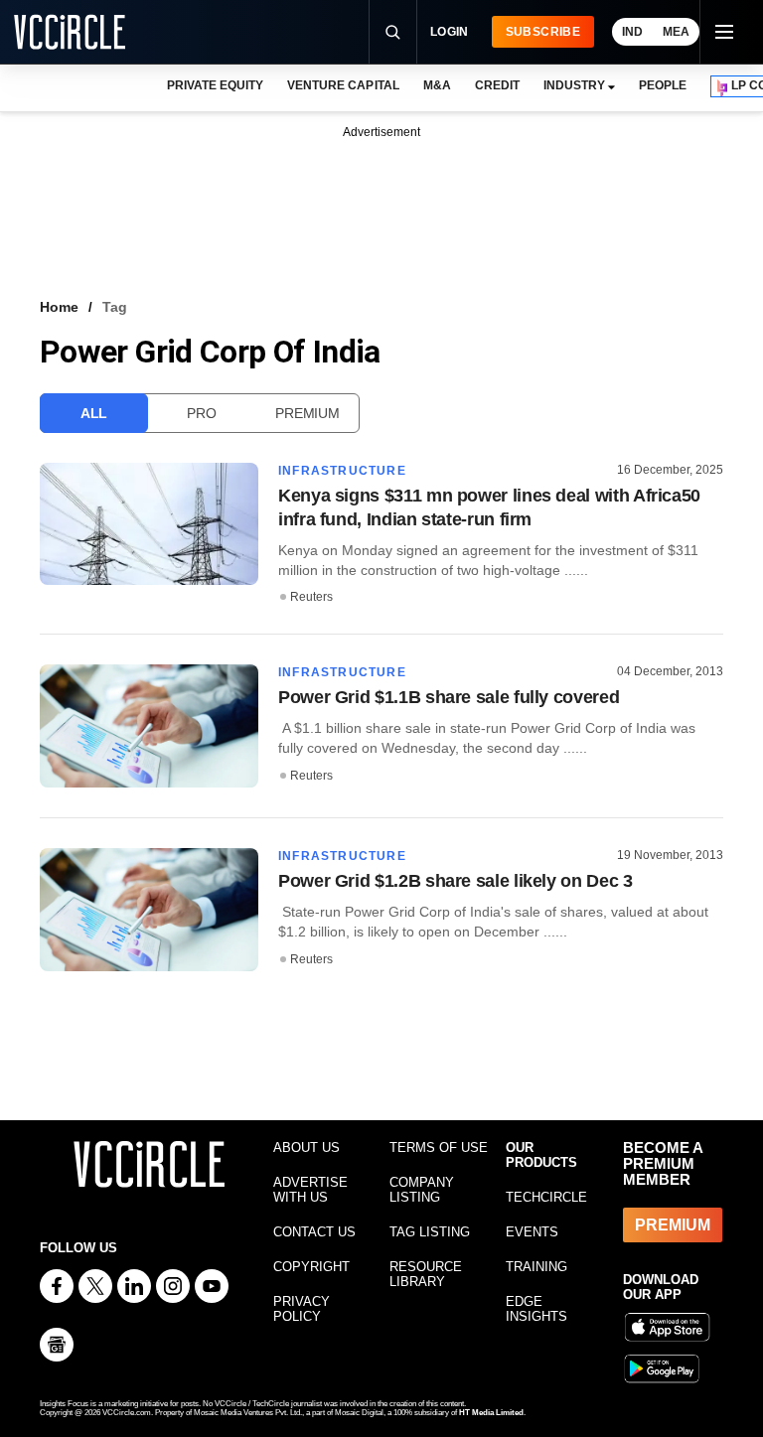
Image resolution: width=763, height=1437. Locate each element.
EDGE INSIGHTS (536, 1309)
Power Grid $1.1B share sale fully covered (448, 697)
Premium (307, 413)
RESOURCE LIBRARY (425, 1274)
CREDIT (497, 85)
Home (59, 307)
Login (449, 32)
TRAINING (536, 1266)
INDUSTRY (574, 85)
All (93, 413)
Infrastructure (342, 471)
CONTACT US (314, 1231)
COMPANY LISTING (421, 1190)
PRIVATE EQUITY (215, 85)
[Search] (392, 32)
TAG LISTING (429, 1231)
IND (632, 32)
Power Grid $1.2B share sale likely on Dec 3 (455, 881)
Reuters (311, 597)
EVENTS (532, 1231)
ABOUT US (306, 1147)
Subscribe (543, 32)
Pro (201, 413)
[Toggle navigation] (723, 32)
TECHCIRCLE (546, 1197)
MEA (676, 32)
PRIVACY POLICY (301, 1309)
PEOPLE (663, 85)
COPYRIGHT (311, 1266)
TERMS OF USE (438, 1147)
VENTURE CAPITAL (342, 85)
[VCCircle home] (69, 32)
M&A (437, 85)
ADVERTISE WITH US (310, 1190)
